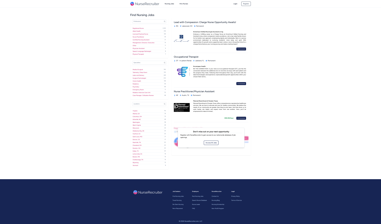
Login (235, 4)
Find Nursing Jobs (178, 196)
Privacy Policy (235, 196)
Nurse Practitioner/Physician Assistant (194, 91)
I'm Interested (241, 49)
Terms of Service (236, 200)
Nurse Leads (196, 204)
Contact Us (215, 196)
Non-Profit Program (218, 208)
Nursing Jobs (169, 4)
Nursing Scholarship (218, 204)
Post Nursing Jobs (197, 196)
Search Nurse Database (199, 200)
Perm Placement (178, 208)
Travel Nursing (177, 200)
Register (246, 4)
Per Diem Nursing (178, 204)
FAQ (193, 208)
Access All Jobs (211, 143)
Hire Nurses (183, 4)
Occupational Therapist (186, 56)
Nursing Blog (216, 200)
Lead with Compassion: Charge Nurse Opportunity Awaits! (205, 22)
